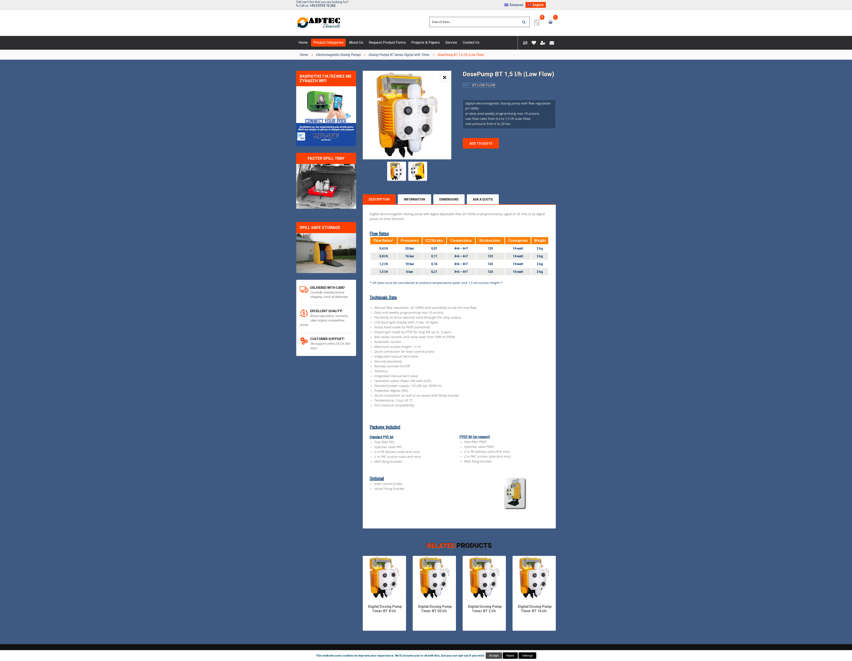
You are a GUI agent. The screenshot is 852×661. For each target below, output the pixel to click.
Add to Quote (480, 143)
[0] (537, 24)
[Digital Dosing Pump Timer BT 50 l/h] (434, 577)
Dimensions (449, 199)
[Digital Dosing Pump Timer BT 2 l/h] (484, 577)
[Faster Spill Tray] (326, 186)
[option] (407, 115)
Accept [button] (494, 655)
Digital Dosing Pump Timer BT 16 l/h (535, 608)
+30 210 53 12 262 (322, 5)
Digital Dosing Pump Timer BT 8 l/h (385, 608)
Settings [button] (527, 655)
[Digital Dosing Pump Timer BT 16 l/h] (534, 577)
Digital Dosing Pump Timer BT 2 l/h (485, 608)
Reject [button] (510, 655)
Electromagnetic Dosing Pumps (338, 55)
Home (304, 55)
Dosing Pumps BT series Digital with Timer (399, 55)
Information (414, 199)
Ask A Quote (483, 199)
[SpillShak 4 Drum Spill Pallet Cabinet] (326, 253)
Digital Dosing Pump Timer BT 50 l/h (435, 608)
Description (379, 199)
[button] (444, 77)
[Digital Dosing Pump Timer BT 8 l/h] (384, 577)
